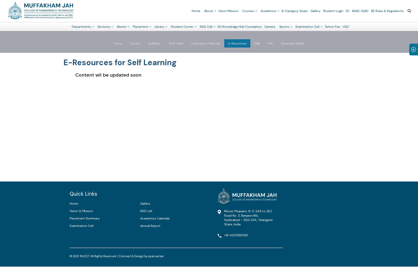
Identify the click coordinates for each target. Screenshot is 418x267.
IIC (347, 11)
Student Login (333, 11)
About (208, 11)
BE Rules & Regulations (387, 11)
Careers (269, 27)
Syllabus (154, 43)
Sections (104, 27)
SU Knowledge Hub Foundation (239, 27)
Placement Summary (85, 218)
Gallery (315, 11)
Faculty (135, 43)
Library (159, 27)
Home (196, 11)
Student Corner (182, 27)
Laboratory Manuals (206, 43)
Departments (81, 27)
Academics (268, 11)
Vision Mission (228, 11)
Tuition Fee (332, 27)
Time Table (176, 43)
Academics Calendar (155, 218)
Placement (140, 27)
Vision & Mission (81, 211)
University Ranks (292, 43)
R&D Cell (206, 27)
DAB (257, 43)
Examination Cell (307, 27)
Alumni (121, 27)
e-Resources (237, 43)
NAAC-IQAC (360, 11)
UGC (346, 27)
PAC (270, 43)
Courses (248, 11)
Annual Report (150, 226)
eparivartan (156, 256)
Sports (284, 27)
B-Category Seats (295, 11)
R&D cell (146, 211)
